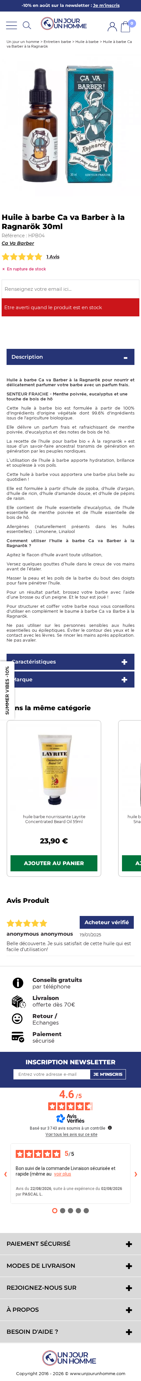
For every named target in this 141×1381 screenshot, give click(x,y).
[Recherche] (26, 25)
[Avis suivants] (135, 1173)
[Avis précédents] (5, 1173)
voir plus (62, 1174)
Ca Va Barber (18, 243)
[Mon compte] (112, 26)
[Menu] (11, 25)
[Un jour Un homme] (65, 23)
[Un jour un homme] (70, 1357)
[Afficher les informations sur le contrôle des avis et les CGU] (109, 1127)
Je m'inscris (107, 1074)
